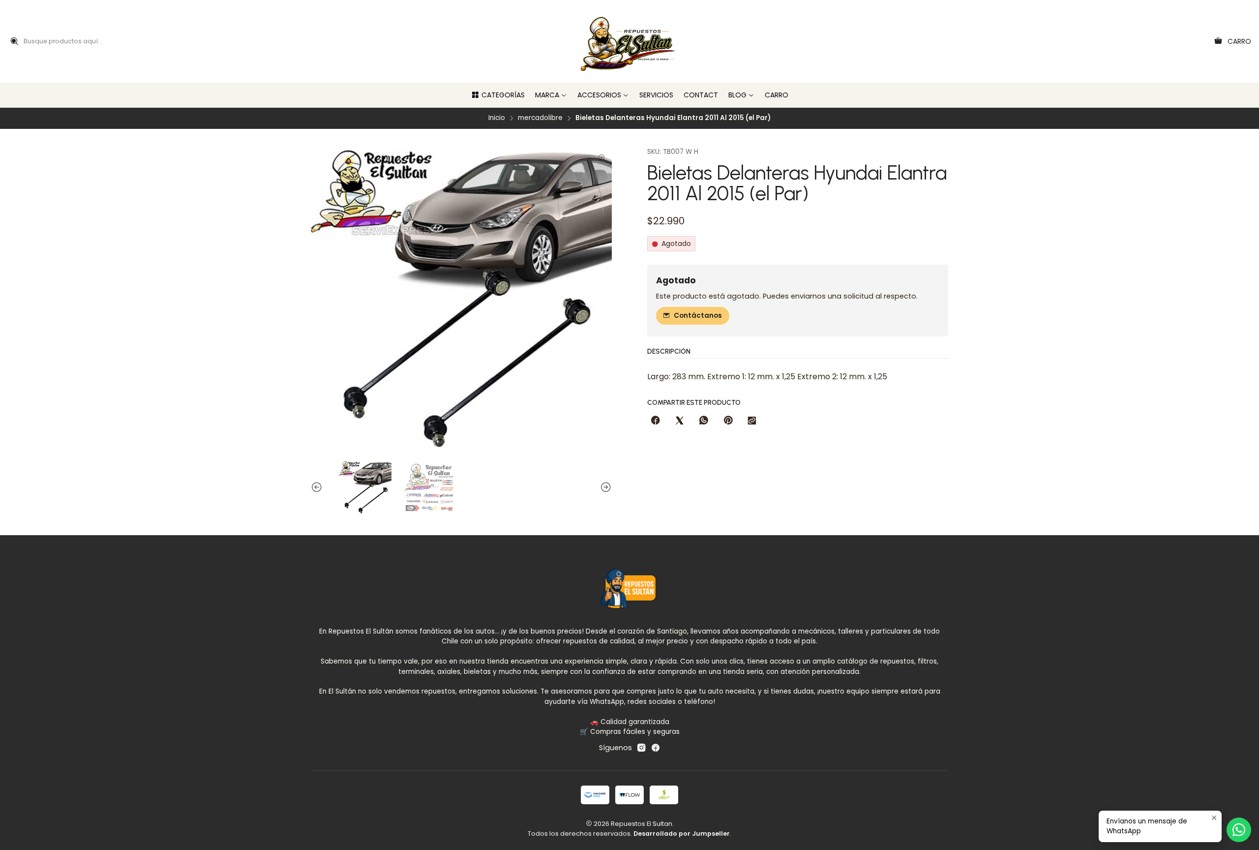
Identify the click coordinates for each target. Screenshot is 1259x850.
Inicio (496, 118)
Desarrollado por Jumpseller (681, 833)
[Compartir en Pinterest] (727, 421)
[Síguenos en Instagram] (641, 748)
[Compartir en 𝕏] (679, 421)
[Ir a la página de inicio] (630, 41)
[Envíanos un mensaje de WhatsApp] (1239, 830)
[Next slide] (604, 487)
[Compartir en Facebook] (655, 421)
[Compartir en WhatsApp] (703, 421)
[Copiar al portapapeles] (752, 421)
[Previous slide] (318, 487)
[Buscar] (14, 41)
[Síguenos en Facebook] (655, 748)
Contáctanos (698, 315)
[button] (498, 95)
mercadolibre (540, 118)
